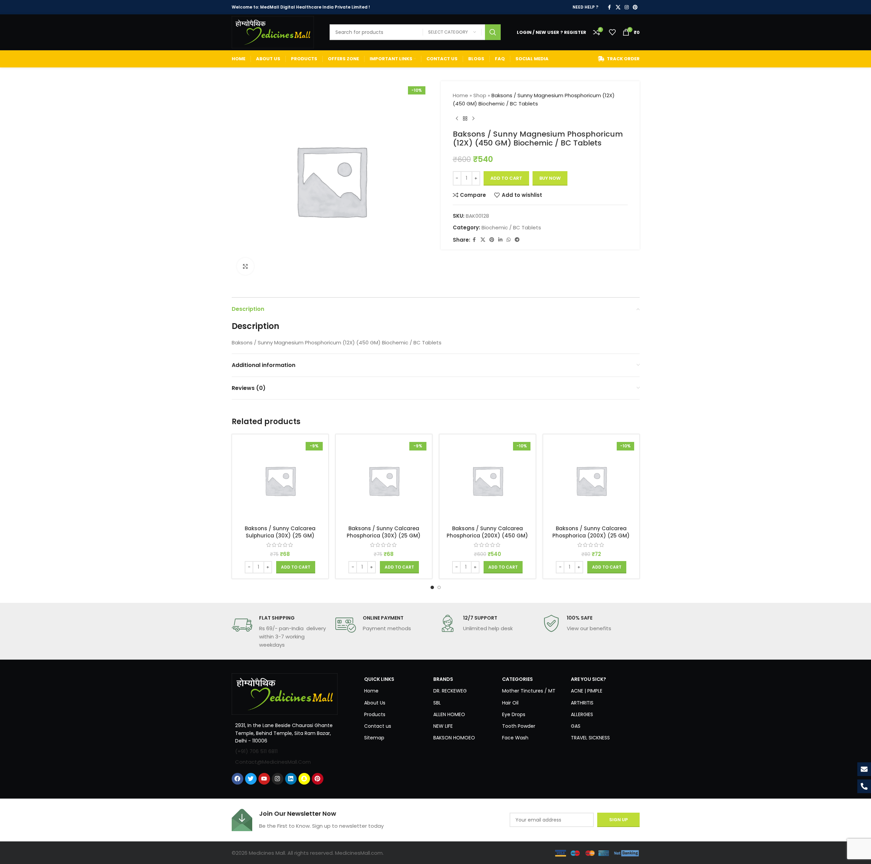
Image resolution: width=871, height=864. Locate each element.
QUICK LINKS (379, 679)
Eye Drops (513, 714)
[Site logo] (273, 31)
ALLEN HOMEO (449, 714)
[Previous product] (457, 119)
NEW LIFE (443, 726)
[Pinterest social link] (635, 7)
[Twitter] (251, 779)
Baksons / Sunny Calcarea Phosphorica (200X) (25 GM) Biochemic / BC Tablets (591, 535)
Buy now (550, 178)
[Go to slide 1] (432, 587)
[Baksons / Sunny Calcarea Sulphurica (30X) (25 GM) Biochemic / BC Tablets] (280, 481)
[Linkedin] (291, 779)
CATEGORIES (517, 679)
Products (374, 714)
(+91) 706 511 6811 (256, 751)
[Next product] (473, 119)
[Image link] (285, 693)
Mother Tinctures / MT (528, 690)
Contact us (377, 726)
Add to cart (506, 178)
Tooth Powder (518, 726)
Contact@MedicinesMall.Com (273, 761)
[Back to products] (465, 119)
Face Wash (515, 737)
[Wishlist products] (612, 32)
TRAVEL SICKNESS (590, 737)
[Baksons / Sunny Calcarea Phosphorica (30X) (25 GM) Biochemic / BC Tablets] (384, 481)
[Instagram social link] (627, 7)
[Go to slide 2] (439, 587)
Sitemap (374, 737)
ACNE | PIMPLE (586, 690)
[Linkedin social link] (500, 239)
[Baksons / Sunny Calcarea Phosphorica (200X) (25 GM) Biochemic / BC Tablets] (591, 481)
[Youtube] (264, 779)
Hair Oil (510, 702)
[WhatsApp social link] (508, 239)
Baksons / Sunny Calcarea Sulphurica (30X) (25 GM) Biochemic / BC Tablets (280, 535)
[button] (295, 567)
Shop (479, 95)
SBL (437, 702)
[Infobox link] (280, 632)
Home (460, 95)
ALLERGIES (582, 714)
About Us (374, 702)
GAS (575, 726)
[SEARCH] (493, 32)
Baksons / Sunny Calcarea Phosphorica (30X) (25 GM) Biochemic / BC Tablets (384, 535)
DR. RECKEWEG (450, 690)
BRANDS (443, 679)
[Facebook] (237, 779)
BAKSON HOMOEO (454, 737)
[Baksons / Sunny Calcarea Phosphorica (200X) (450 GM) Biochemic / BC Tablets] (487, 481)
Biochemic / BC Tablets (511, 227)
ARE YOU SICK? (588, 679)
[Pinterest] (317, 779)
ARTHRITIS (582, 702)
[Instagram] (277, 779)
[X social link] (618, 7)
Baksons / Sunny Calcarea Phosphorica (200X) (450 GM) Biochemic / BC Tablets (487, 535)
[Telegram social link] (517, 239)
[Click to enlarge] (245, 266)
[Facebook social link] (609, 7)
